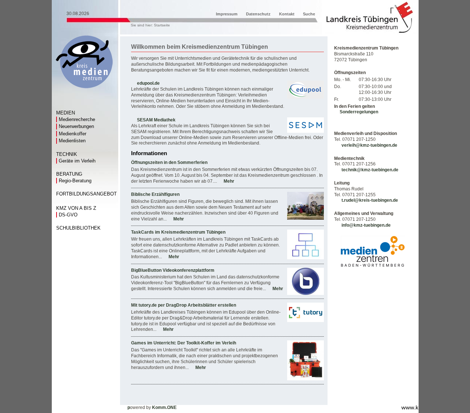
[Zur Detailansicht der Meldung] (305, 218)
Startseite (162, 25)
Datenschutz (258, 14)
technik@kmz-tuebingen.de (369, 169)
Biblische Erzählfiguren (155, 194)
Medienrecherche (77, 119)
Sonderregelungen (359, 111)
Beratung (69, 174)
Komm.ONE (164, 407)
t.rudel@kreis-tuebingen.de (369, 200)
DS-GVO (68, 215)
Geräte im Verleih (77, 161)
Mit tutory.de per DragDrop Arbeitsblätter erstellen (183, 305)
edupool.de (148, 83)
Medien (65, 113)
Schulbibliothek (78, 228)
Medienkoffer (72, 133)
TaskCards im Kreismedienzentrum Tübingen (178, 232)
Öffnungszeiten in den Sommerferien (169, 162)
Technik (66, 154)
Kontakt (286, 14)
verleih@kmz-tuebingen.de (369, 145)
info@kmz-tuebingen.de (366, 225)
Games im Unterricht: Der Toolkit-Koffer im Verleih (183, 343)
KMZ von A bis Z (76, 208)
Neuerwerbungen (76, 126)
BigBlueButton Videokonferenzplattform (172, 270)
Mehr (229, 181)
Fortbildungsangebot (86, 194)
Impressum (227, 14)
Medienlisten (72, 140)
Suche (309, 14)
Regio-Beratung (75, 180)
